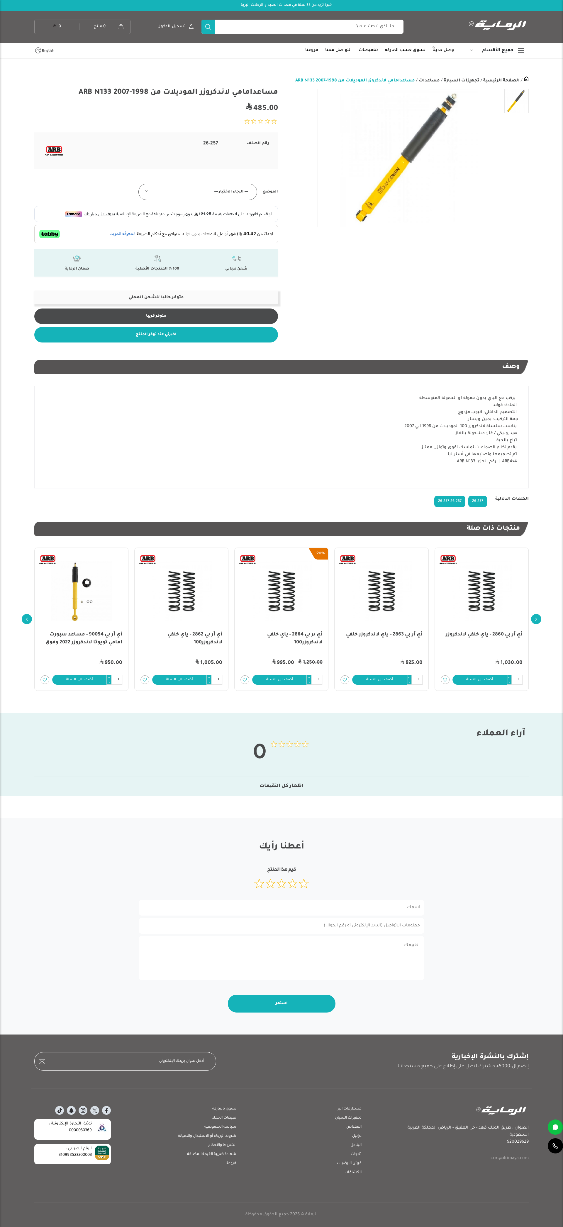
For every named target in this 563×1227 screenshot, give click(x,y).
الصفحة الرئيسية (501, 81)
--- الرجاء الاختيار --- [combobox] (231, 192)
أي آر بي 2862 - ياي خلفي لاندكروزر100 (295, 638)
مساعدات (429, 81)
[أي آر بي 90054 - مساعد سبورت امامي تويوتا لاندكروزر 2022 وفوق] (181, 591)
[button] (479, 680)
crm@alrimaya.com (510, 1158)
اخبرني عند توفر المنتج (156, 335)
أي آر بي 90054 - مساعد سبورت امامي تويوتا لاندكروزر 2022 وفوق (183, 638)
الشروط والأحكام (222, 1145)
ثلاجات (356, 1154)
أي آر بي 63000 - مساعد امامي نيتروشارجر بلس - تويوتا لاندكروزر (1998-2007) (83, 642)
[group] (409, 158)
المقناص (354, 1127)
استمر (282, 1003)
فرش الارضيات (349, 1163)
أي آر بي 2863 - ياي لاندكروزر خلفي (484, 634)
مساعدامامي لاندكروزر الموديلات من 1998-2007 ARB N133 (355, 81)
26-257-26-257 (450, 501)
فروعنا (311, 50)
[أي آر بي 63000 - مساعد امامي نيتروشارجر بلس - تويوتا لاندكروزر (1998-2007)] (81, 591)
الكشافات (353, 1172)
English (48, 50)
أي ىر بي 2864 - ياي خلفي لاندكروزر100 (395, 638)
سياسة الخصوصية (220, 1127)
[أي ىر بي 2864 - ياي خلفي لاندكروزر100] (382, 591)
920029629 (518, 1142)
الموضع (270, 192)
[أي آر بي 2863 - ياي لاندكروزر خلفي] (482, 591)
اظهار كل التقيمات (281, 786)
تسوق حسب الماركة (405, 50)
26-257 (477, 501)
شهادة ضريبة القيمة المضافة (211, 1154)
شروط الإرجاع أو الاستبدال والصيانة (207, 1136)
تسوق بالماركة (224, 1109)
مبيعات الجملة (224, 1118)
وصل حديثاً (443, 50)
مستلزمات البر (350, 1109)
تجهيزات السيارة (460, 81)
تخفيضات (368, 50)
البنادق (356, 1145)
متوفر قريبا (156, 316)
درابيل (357, 1136)
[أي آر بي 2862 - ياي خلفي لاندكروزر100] (281, 591)
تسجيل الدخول (171, 26)
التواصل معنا (338, 50)
